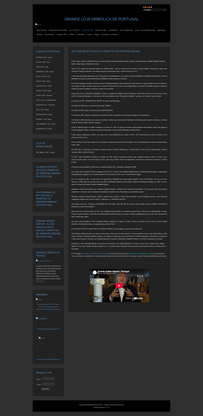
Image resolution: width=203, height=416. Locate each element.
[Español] (146, 7)
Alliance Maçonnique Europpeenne (48, 329)
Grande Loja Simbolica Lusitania (142, 254)
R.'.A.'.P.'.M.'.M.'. (74, 30)
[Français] (151, 7)
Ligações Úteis (61, 34)
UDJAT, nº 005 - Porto (43, 76)
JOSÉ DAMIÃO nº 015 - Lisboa (46, 124)
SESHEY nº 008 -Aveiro (43, 91)
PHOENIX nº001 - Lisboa (44, 57)
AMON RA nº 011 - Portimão (45, 105)
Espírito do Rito (100, 30)
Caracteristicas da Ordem (58, 30)
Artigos (96, 34)
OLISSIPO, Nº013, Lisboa (44, 114)
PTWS (107, 407)
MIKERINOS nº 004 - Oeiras (45, 72)
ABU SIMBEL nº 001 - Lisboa (45, 152)
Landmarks (80, 34)
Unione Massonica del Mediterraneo (48, 359)
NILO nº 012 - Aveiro (42, 110)
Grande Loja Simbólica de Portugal (95, 254)
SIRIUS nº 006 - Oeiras (43, 81)
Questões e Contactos (110, 34)
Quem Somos (41, 30)
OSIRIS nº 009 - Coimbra (44, 95)
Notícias (39, 34)
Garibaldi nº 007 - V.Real (44, 86)
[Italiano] (149, 7)
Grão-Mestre (113, 30)
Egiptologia (161, 30)
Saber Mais (39, 281)
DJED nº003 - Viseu (42, 67)
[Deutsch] (147, 7)
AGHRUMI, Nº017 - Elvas (44, 129)
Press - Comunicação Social (145, 30)
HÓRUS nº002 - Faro (43, 62)
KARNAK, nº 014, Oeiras (44, 119)
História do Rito (87, 30)
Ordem (71, 34)
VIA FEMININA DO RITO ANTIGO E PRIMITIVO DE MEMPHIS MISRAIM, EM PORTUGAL (46, 198)
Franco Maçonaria (126, 30)
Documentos (49, 34)
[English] (144, 7)
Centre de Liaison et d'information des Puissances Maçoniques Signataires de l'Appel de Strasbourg (48, 306)
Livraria (89, 34)
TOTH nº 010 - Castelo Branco (46, 100)
